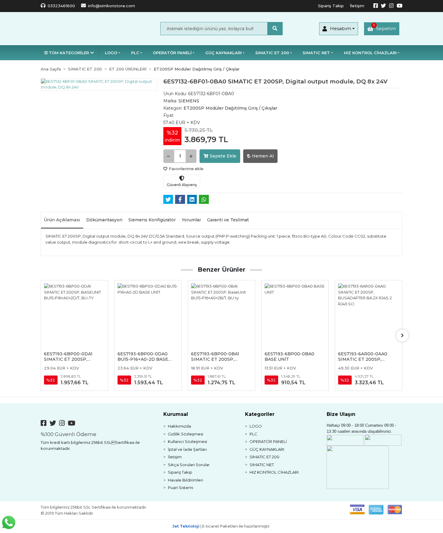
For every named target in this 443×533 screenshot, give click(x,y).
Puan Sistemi (180, 487)
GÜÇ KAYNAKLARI (267, 449)
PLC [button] (135, 52)
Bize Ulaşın (341, 414)
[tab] (62, 220)
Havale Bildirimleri (185, 480)
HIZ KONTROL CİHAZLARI (274, 472)
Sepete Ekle (223, 156)
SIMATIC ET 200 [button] (272, 52)
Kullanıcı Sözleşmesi (187, 441)
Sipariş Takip (331, 5)
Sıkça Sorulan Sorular (189, 464)
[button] (338, 28)
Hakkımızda (179, 426)
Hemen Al (263, 156)
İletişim (357, 5)
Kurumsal (175, 414)
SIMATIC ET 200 (264, 456)
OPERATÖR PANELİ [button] (172, 52)
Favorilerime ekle (185, 168)
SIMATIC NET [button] (316, 52)
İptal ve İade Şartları (187, 449)
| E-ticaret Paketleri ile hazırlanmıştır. (221, 526)
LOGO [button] (111, 52)
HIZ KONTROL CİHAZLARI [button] (370, 52)
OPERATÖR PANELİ (268, 441)
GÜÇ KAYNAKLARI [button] (223, 52)
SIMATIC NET (262, 464)
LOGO (256, 426)
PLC (253, 434)
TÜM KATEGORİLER (69, 52)
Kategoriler (260, 414)
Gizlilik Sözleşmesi (185, 434)
